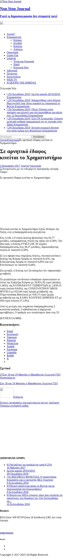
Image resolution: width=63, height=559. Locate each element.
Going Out (12, 55)
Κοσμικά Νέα (20, 67)
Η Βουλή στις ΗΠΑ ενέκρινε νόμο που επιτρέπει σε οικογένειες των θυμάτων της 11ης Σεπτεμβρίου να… (35, 498)
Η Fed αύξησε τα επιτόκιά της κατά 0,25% (29, 464)
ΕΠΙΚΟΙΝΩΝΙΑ (6, 533)
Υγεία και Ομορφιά (23, 61)
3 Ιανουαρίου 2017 (10, 165)
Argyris (25, 165)
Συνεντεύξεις (14, 76)
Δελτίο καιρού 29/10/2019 (21, 470)
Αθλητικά (12, 70)
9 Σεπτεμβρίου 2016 (18, 482)
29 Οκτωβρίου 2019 (17, 473)
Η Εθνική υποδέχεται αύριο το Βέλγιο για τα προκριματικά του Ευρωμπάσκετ (30, 487)
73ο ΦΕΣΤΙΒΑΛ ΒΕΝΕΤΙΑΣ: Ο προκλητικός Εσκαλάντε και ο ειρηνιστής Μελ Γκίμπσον (31, 478)
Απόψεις (18, 49)
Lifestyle (11, 58)
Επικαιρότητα (14, 37)
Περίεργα (12, 73)
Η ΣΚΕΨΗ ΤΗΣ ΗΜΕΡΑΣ (21, 82)
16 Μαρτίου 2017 (16, 467)
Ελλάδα (17, 43)
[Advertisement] (25, 203)
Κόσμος (17, 46)
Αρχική (11, 34)
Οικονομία (12, 52)
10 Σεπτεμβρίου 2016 (18, 504)
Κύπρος (17, 40)
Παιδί (16, 64)
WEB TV (12, 79)
